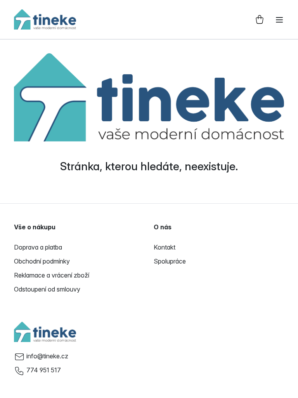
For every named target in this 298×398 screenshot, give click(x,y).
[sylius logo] (45, 19)
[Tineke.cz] (45, 332)
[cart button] (259, 19)
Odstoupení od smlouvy (47, 289)
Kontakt (164, 247)
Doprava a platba (38, 247)
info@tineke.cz (47, 356)
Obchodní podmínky (42, 261)
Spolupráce (170, 261)
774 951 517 (43, 370)
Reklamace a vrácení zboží (51, 275)
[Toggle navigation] (279, 19)
